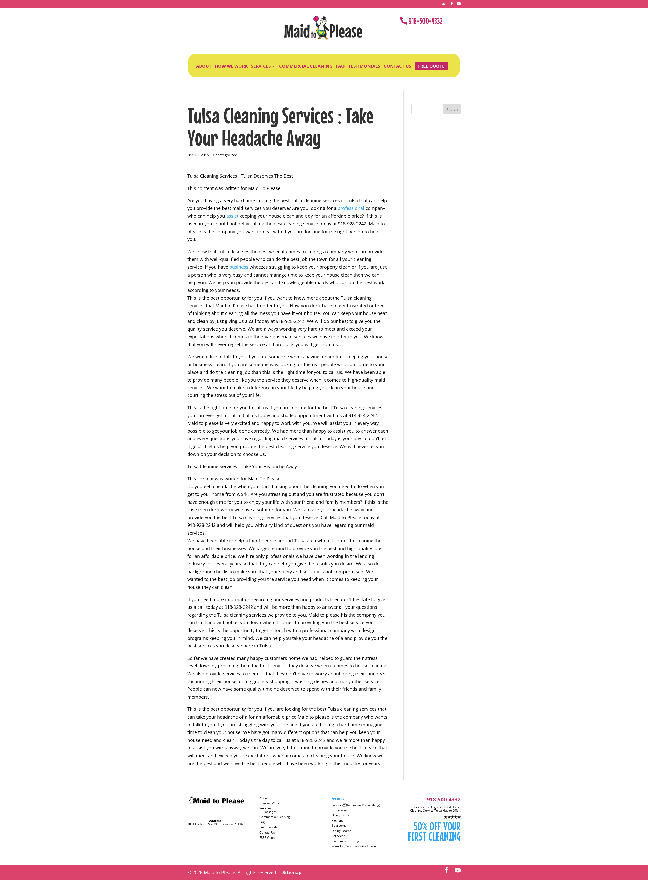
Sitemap (291, 872)
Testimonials (364, 66)
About (203, 66)
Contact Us (397, 66)
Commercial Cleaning (305, 66)
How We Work (231, 66)
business (239, 267)
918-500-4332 (425, 21)
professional (352, 208)
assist (233, 216)
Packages (270, 812)
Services (261, 66)
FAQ (340, 66)
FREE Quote (431, 66)
